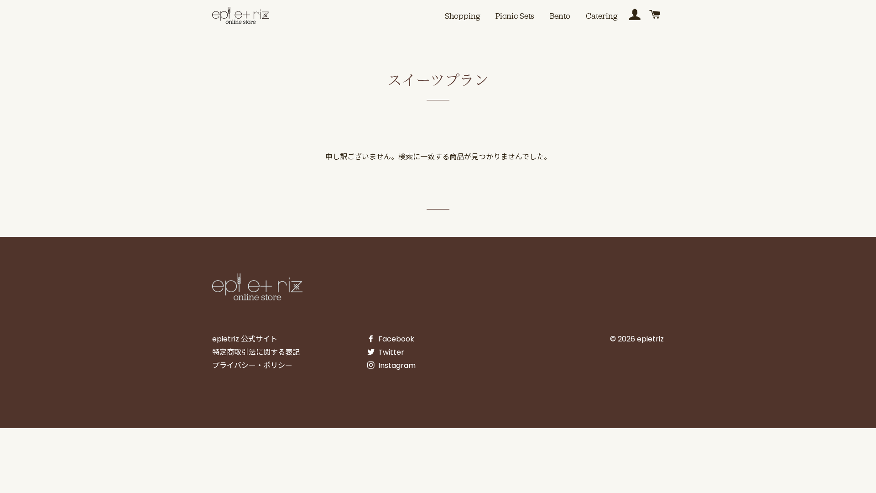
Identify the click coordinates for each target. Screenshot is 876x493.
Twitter (390, 352)
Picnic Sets (514, 15)
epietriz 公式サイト (244, 339)
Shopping (462, 15)
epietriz (650, 339)
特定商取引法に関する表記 (256, 352)
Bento (560, 15)
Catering (601, 15)
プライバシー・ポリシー (252, 365)
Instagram (396, 365)
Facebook (395, 339)
